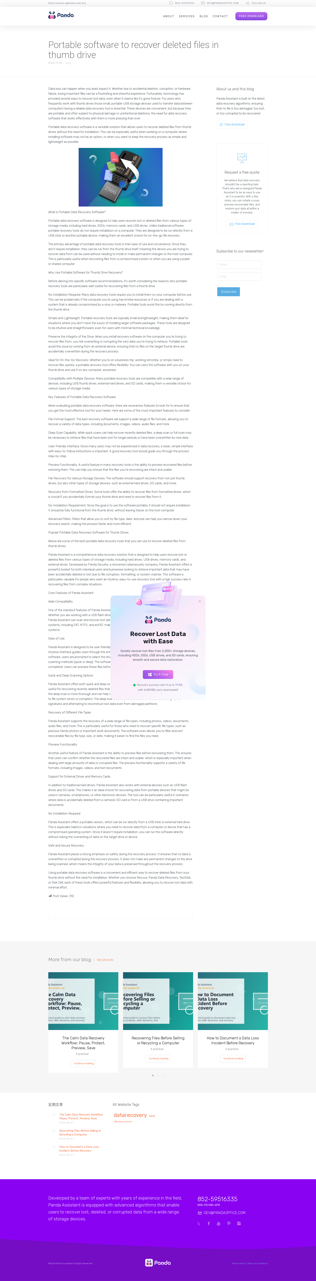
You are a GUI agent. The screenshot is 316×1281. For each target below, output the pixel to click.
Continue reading (84, 1063)
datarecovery (130, 1115)
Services (187, 16)
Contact (220, 16)
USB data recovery (123, 1122)
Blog (204, 16)
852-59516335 (184, 3)
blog (68, 63)
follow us (259, 3)
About (168, 16)
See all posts (105, 959)
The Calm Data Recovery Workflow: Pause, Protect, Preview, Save (83, 1043)
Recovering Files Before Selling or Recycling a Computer (158, 1040)
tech (152, 1116)
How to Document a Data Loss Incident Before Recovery (233, 1040)
